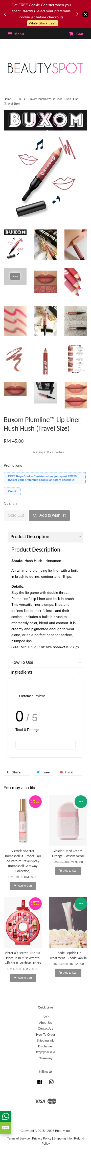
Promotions (13, 465)
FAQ (46, 1017)
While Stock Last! (42, 23)
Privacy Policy (41, 1138)
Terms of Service (18, 1138)
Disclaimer (45, 1046)
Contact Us (45, 1028)
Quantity (10, 503)
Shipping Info (45, 1040)
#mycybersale (45, 1052)
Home (7, 98)
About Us (45, 1023)
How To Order (45, 1034)
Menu (18, 34)
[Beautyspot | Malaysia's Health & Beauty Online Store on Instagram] (51, 1083)
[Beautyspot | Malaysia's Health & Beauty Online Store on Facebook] (39, 1083)
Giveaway (45, 1058)
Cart (79, 34)
